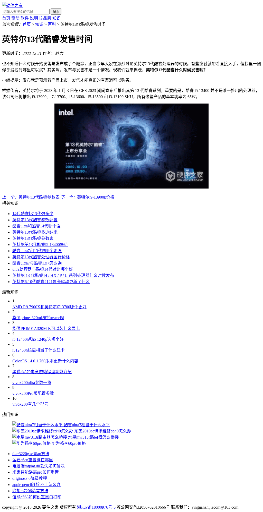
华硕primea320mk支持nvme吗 (38, 317)
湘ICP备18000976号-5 (96, 507)
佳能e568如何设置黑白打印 (36, 497)
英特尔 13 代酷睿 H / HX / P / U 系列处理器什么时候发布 (63, 275)
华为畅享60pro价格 (69, 443)
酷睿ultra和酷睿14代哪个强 (36, 226)
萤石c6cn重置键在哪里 (32, 460)
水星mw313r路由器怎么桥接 (93, 437)
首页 (6, 18)
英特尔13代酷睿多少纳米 (35, 232)
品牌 (47, 18)
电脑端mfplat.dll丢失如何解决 (38, 466)
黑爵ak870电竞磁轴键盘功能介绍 (42, 372)
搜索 (56, 12)
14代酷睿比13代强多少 (32, 213)
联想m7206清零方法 (30, 491)
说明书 (36, 18)
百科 (52, 24)
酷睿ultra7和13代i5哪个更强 (37, 251)
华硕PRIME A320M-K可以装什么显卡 (46, 328)
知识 (56, 18)
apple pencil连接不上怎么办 (36, 484)
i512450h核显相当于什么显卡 (38, 350)
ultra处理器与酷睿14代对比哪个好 (42, 269)
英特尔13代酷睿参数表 (32, 238)
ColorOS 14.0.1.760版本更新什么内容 (45, 361)
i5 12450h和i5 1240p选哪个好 (38, 339)
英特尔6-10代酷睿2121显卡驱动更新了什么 (51, 281)
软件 (25, 18)
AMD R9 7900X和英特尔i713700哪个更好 (49, 307)
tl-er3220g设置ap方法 (30, 453)
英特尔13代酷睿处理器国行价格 (41, 257)
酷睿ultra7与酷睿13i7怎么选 (37, 263)
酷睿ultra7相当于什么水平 (87, 425)
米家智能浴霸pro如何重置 (35, 472)
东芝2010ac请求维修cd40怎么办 (102, 431)
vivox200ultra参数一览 (31, 382)
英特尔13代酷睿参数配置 (35, 220)
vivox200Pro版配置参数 (33, 393)
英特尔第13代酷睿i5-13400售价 (40, 244)
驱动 (15, 18)
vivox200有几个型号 (30, 404)
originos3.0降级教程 (29, 478)
